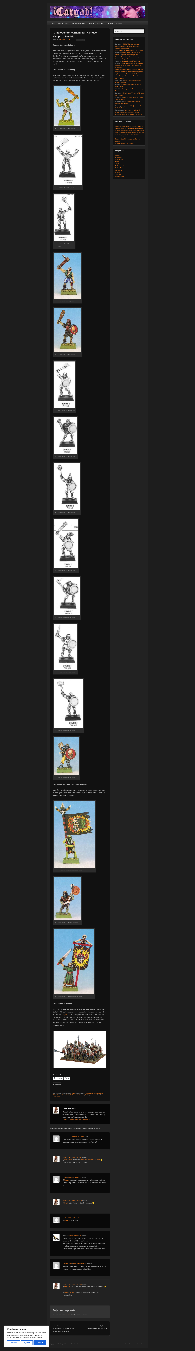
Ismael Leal (66, 1137)
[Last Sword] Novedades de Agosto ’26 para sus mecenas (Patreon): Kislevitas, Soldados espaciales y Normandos (128, 112)
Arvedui (67, 1286)
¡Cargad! (117, 155)
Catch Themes (141, 1344)
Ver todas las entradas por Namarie (76, 1119)
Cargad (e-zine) (63, 23)
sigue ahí (66, 1014)
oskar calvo (118, 50)
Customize (13, 1343)
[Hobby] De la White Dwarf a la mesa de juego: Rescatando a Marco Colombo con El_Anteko (128, 76)
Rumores (118, 172)
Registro (119, 23)
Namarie (71, 40)
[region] (26, 1336)
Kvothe (65, 1177)
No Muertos (73, 1095)
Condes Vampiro (98, 1093)
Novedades (118, 170)
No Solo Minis (119, 168)
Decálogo (100, 23)
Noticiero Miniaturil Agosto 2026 (133, 50)
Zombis (87, 1095)
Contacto (110, 23)
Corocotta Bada (67, 1264)
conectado (68, 1314)
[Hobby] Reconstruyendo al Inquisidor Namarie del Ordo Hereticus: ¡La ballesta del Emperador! (127, 46)
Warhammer (80, 1095)
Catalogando (89, 1093)
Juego (117, 164)
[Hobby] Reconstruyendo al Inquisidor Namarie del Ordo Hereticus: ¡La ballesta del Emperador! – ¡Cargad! (129, 72)
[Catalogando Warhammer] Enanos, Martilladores (129, 130)
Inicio (53, 23)
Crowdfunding (119, 159)
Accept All (40, 1343)
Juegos (91, 23)
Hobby (73, 1093)
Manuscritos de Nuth (78, 23)
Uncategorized (119, 176)
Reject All (27, 1343)
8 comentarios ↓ (80, 40)
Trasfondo (118, 174)
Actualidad (118, 157)
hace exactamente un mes (90, 1160)
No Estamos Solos (120, 166)
